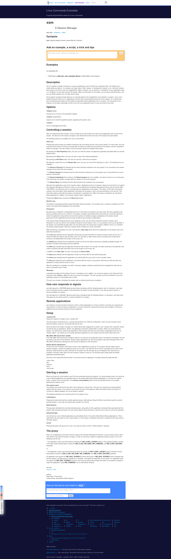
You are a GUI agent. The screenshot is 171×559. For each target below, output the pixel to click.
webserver (117, 522)
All (52, 532)
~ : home (52, 508)
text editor (117, 520)
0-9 (52, 534)
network (56, 520)
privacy (92, 522)
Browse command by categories (60, 514)
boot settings (105, 526)
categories (70, 2)
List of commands (54, 528)
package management (81, 523)
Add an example (54, 510)
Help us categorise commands (62, 516)
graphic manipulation (69, 523)
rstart (64, 32)
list (60, 2)
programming (57, 526)
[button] (121, 53)
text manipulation (95, 520)
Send (71, 496)
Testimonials (55, 540)
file (66, 520)
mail (115, 526)
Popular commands (58, 530)
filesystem (57, 524)
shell (55, 522)
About (50, 536)
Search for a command (57, 512)
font (115, 524)
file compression (106, 524)
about (87, 2)
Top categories (55, 518)
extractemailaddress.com (53, 549)
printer (79, 526)
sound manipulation (93, 525)
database (68, 526)
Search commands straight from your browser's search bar (68, 538)
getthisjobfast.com (51, 552)
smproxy (57, 32)
